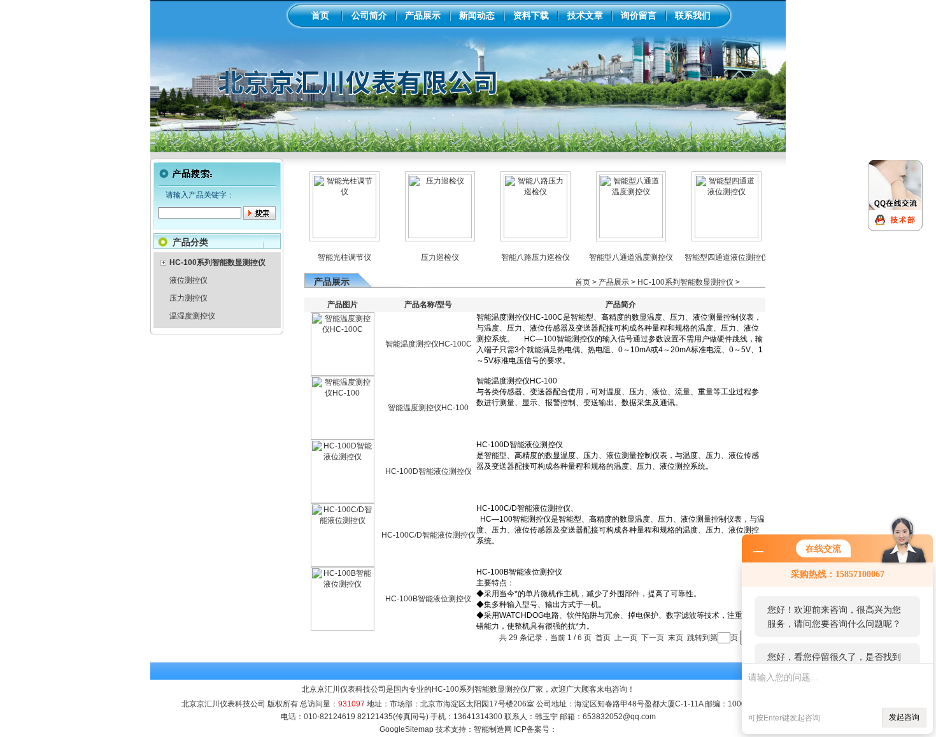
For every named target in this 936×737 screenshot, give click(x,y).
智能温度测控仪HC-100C (428, 344)
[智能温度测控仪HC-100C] (342, 373)
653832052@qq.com (619, 716)
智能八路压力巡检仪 (523, 257)
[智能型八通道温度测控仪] (619, 235)
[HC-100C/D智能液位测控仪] (342, 564)
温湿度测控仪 (192, 315)
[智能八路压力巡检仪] (523, 235)
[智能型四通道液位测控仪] (714, 235)
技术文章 (585, 15)
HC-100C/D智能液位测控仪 (428, 535)
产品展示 (423, 15)
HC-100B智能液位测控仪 (428, 598)
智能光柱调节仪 (332, 257)
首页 (320, 15)
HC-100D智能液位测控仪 (428, 471)
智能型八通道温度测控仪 (619, 257)
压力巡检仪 (428, 257)
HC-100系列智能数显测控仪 (685, 282)
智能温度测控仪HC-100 (428, 407)
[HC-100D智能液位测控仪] (342, 500)
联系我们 (693, 15)
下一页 (652, 637)
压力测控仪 (188, 298)
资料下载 (531, 15)
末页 (675, 637)
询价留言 (638, 15)
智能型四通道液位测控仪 (714, 257)
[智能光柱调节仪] (332, 235)
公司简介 (369, 15)
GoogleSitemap (406, 729)
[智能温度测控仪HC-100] (342, 437)
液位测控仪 (188, 280)
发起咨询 (904, 717)
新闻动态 (477, 15)
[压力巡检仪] (428, 235)
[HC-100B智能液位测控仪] (342, 628)
